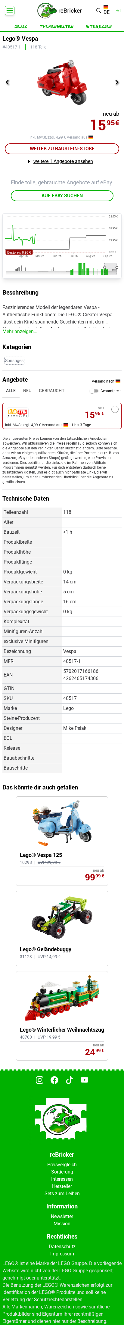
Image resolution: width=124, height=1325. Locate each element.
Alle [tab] (11, 390)
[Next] (117, 82)
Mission (62, 1224)
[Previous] (7, 82)
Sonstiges (14, 360)
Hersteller (62, 1186)
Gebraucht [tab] (52, 390)
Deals (20, 27)
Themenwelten (56, 27)
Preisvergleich (62, 1164)
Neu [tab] (27, 390)
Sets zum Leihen (62, 1193)
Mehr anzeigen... (19, 331)
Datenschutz (62, 1246)
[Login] (118, 10)
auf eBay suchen (62, 195)
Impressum (62, 1254)
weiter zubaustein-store (62, 149)
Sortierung (62, 1172)
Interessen (99, 27)
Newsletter (62, 1216)
